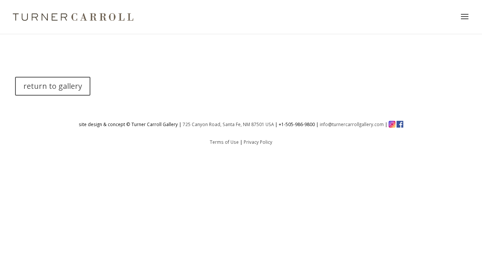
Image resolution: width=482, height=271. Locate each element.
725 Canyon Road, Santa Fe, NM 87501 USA (228, 124)
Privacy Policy (258, 142)
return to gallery (52, 86)
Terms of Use (224, 142)
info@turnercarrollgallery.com (352, 124)
